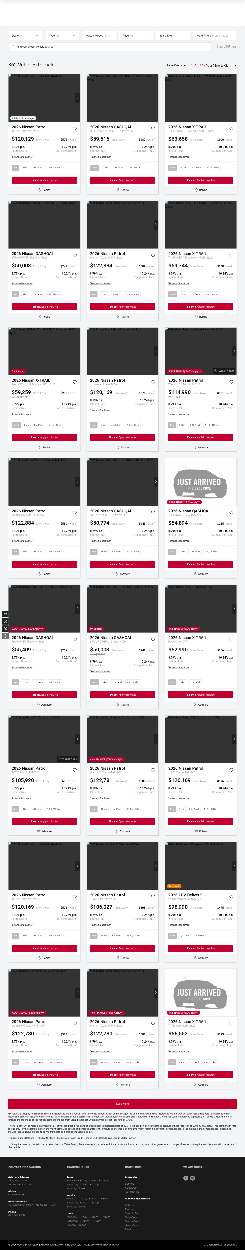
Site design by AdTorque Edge (220, 1245)
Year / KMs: (166, 35)
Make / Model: (94, 35)
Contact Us (132, 1191)
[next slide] (77, 98)
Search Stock (133, 1213)
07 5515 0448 (16, 1194)
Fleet (128, 1229)
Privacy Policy (100, 1245)
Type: (52, 35)
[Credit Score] (5, 621)
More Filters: (204, 35)
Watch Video (226, 370)
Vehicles (130, 1205)
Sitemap (114, 1245)
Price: (126, 35)
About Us (131, 1187)
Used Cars (131, 1225)
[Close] (5, 636)
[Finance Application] (5, 628)
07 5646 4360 (16, 1215)
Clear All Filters (227, 46)
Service (129, 1183)
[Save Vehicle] (75, 129)
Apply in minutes (44, 180)
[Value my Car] (5, 614)
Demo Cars (132, 1221)
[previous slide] (10, 98)
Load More (122, 1103)
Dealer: (16, 35)
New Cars (131, 1217)
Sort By (200, 65)
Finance (130, 1209)
